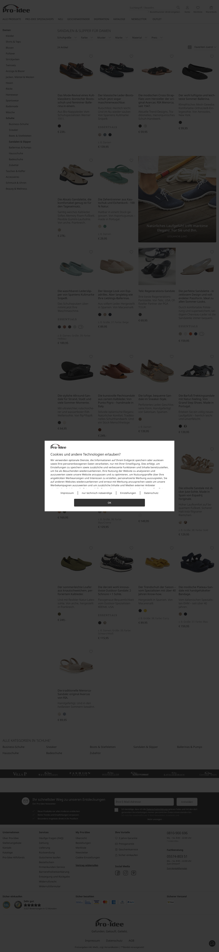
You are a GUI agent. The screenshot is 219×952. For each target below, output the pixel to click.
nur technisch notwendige (97, 493)
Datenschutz (151, 493)
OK (109, 502)
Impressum (67, 493)
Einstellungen (128, 493)
